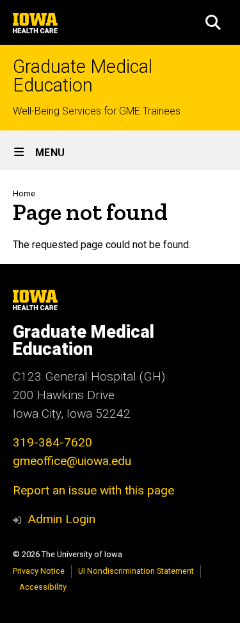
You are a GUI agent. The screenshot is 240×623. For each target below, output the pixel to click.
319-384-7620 (52, 442)
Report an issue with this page (93, 490)
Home (24, 193)
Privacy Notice (39, 571)
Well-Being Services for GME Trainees (96, 111)
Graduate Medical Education (82, 76)
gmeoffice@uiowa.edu (72, 460)
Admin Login (61, 519)
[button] (213, 22)
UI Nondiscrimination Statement (136, 571)
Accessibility (43, 587)
